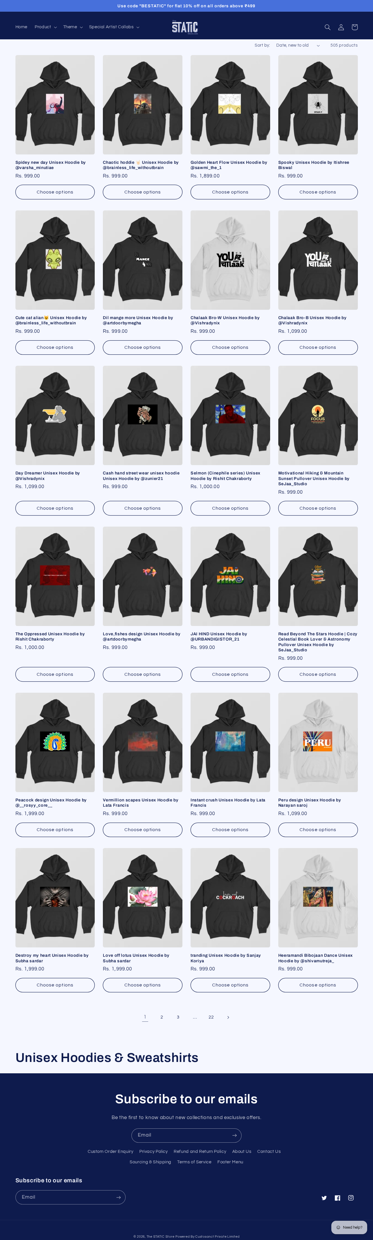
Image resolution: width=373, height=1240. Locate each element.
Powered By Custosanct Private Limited (207, 1236)
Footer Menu (230, 1162)
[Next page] (228, 1017)
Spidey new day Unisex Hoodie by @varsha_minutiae (50, 165)
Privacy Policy (153, 1151)
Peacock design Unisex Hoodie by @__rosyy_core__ (51, 803)
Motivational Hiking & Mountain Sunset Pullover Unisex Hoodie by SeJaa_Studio (314, 478)
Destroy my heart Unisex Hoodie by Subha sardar (52, 958)
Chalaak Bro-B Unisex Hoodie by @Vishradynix (312, 320)
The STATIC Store (161, 1236)
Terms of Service (194, 1162)
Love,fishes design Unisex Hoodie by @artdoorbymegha (141, 636)
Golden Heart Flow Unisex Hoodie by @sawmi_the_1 (229, 165)
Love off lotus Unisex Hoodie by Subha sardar (136, 958)
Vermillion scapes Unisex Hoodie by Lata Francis (140, 803)
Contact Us (269, 1151)
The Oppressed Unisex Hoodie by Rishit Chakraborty (50, 636)
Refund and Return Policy (200, 1151)
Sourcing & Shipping (150, 1162)
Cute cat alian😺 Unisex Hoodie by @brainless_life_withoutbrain (51, 320)
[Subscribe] (234, 1135)
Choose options (55, 192)
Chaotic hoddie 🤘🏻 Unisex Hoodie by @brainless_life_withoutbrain (141, 165)
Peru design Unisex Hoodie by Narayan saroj (309, 803)
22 (211, 1017)
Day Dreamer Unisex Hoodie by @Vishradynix (47, 476)
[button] (45, 27)
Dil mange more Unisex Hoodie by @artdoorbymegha (138, 320)
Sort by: (262, 45)
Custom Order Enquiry (110, 1151)
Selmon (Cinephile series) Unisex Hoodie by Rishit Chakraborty (226, 476)
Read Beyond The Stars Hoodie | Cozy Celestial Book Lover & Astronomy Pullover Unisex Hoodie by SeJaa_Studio (318, 642)
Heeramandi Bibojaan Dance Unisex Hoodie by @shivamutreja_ (315, 958)
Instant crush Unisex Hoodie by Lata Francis (228, 803)
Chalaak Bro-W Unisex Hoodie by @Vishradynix (225, 320)
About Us (241, 1151)
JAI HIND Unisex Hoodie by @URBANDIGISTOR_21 (219, 636)
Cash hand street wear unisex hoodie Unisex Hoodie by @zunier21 (141, 476)
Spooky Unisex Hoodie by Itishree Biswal (313, 165)
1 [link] (145, 1017)
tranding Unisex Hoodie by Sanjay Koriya (226, 958)
